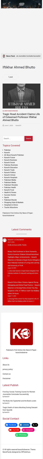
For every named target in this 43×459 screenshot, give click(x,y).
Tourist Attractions (11, 207)
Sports (6, 197)
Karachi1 (18, 125)
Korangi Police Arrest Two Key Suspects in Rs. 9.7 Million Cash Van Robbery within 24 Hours (23, 290)
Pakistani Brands (10, 200)
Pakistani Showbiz (11, 185)
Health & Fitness (10, 192)
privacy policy (8, 369)
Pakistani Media (10, 180)
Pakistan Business (11, 165)
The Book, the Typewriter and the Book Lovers (19, 401)
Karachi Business (10, 160)
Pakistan (7, 150)
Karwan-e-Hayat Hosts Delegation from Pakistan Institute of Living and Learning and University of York (24, 263)
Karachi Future (9, 158)
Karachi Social (9, 162)
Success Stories (10, 195)
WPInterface (25, 452)
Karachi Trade (9, 170)
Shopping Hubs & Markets (13, 202)
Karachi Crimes (9, 175)
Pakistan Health (10, 187)
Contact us (7, 374)
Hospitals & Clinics (11, 205)
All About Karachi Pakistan (10, 110)
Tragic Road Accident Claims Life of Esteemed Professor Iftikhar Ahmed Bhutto (21, 117)
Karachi (7, 153)
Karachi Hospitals (10, 177)
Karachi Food (9, 190)
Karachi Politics (10, 172)
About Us (6, 365)
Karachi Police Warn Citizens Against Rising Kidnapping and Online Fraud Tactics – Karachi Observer (24, 285)
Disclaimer (20, 240)
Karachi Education (11, 167)
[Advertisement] (21, 30)
